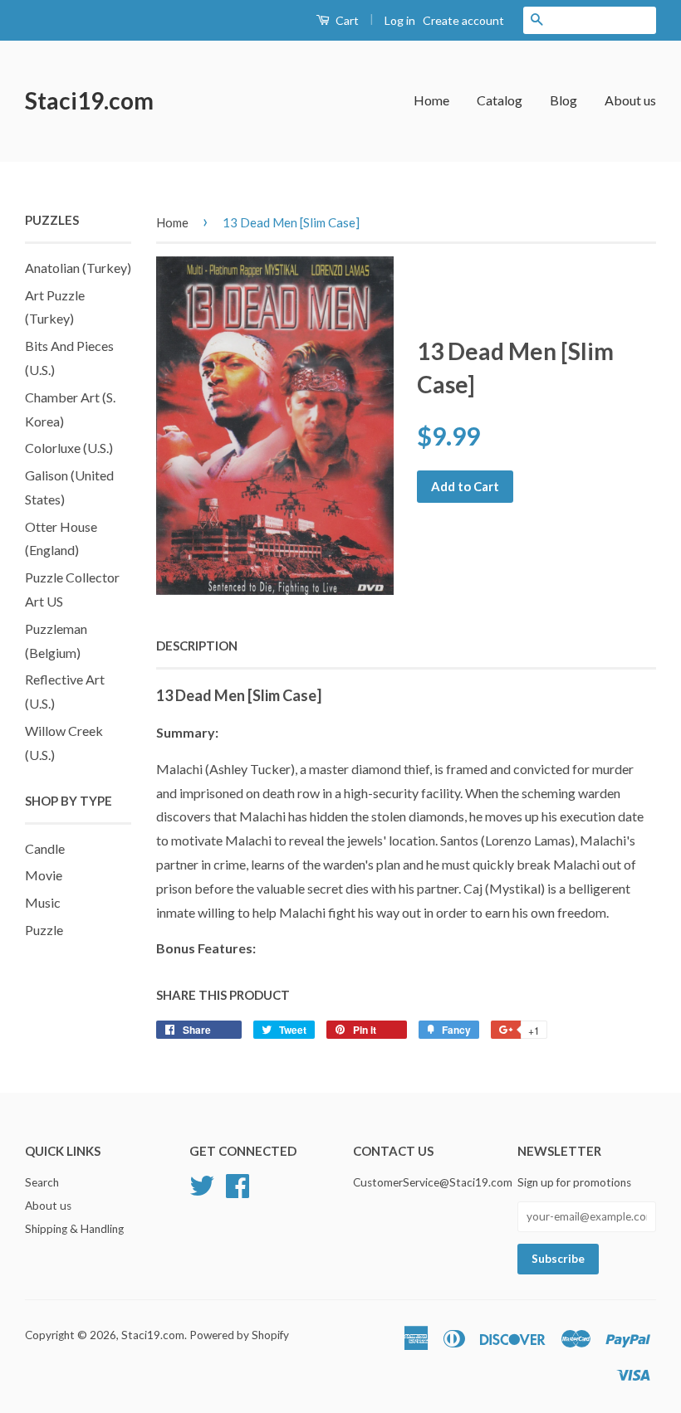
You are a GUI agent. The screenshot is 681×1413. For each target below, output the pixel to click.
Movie (43, 875)
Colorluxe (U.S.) (69, 448)
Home (431, 100)
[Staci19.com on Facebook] (237, 1184)
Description (197, 645)
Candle (45, 848)
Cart (346, 20)
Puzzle (44, 930)
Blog (563, 100)
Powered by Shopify (239, 1335)
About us (630, 100)
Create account (463, 20)
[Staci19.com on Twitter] (201, 1184)
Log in (400, 20)
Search (42, 1182)
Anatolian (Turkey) (78, 267)
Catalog (499, 100)
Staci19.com (89, 100)
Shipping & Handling (74, 1228)
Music (43, 902)
